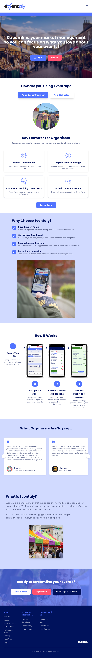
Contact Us (44, 626)
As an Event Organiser (33, 95)
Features (7, 617)
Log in (39, 57)
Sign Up (54, 57)
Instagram (46, 629)
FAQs (6, 643)
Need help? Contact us (66, 592)
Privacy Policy (27, 629)
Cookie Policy (27, 626)
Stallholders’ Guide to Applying (8, 633)
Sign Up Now (41, 592)
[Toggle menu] (87, 6)
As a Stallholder (62, 95)
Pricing (6, 620)
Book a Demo (46, 205)
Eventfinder (8, 639)
